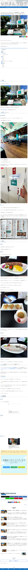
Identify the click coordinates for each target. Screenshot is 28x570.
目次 (3, 49)
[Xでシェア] (20, 36)
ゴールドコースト (7, 493)
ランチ (15, 493)
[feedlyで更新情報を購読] (18, 502)
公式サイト (3, 66)
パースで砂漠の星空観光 (11, 368)
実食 (3, 56)
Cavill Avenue (4, 109)
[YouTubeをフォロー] (14, 502)
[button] (26, 283)
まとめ (3, 62)
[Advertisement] (14, 74)
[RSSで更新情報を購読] (19, 502)
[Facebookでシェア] (21, 36)
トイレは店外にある (5, 54)
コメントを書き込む (14, 560)
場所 (3, 65)
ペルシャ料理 (12, 493)
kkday (18, 368)
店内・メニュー (4, 52)
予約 (3, 64)
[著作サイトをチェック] (8, 502)
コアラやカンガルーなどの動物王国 (11, 367)
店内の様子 (3, 53)
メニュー (3, 55)
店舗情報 (3, 63)
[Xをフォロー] (10, 502)
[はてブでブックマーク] (23, 36)
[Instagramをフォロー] (13, 502)
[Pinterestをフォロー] (16, 502)
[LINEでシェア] (25, 36)
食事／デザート (2, 493)
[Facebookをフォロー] (11, 502)
